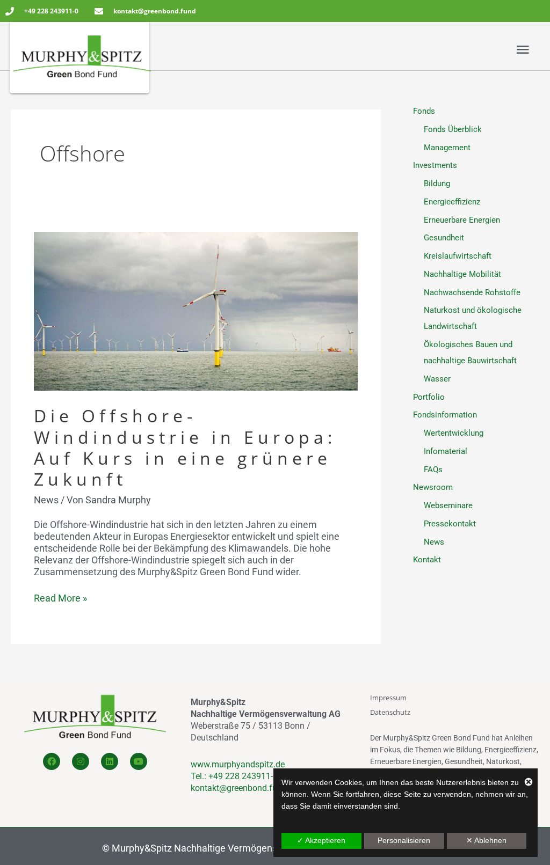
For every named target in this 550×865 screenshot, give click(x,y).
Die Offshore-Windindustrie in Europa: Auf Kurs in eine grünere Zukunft (185, 447)
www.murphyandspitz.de (238, 764)
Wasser (437, 379)
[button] (403, 50)
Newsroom (433, 487)
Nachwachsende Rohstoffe (472, 292)
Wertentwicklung (453, 433)
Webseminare (448, 505)
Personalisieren (404, 840)
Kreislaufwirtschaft (457, 256)
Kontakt (427, 560)
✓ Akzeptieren (321, 840)
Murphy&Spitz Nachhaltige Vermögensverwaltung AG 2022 (238, 848)
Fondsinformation (445, 415)
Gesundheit (444, 238)
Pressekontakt (450, 524)
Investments (435, 165)
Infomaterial (445, 451)
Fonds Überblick (453, 129)
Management (447, 147)
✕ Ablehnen (486, 840)
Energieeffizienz (452, 202)
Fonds (424, 111)
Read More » (60, 598)
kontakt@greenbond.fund (239, 788)
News (46, 499)
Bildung (437, 183)
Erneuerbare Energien (462, 220)
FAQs (433, 469)
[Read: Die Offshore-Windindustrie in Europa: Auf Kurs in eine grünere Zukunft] (195, 310)
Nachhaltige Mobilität (462, 274)
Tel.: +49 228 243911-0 (234, 776)
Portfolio (429, 397)
